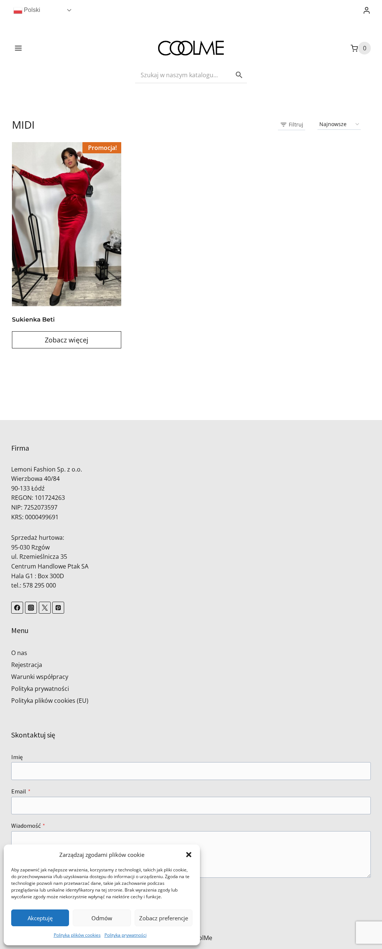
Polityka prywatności (125, 935)
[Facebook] (17, 608)
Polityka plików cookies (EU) (49, 700)
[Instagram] (31, 608)
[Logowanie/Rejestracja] (367, 10)
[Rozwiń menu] (18, 48)
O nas (19, 653)
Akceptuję (40, 918)
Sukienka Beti (33, 319)
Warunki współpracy (39, 677)
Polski (31, 10)
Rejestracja (26, 665)
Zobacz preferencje (163, 918)
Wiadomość (28, 825)
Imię (17, 757)
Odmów (101, 918)
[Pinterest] (58, 608)
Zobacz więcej (66, 339)
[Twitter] (45, 608)
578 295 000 (39, 585)
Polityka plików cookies (77, 935)
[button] (188, 854)
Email (21, 791)
